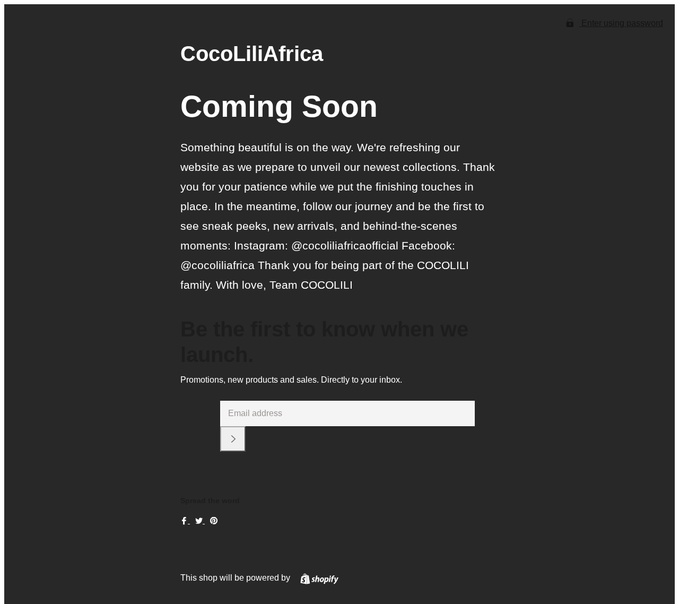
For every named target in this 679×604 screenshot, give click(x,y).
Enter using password (621, 23)
